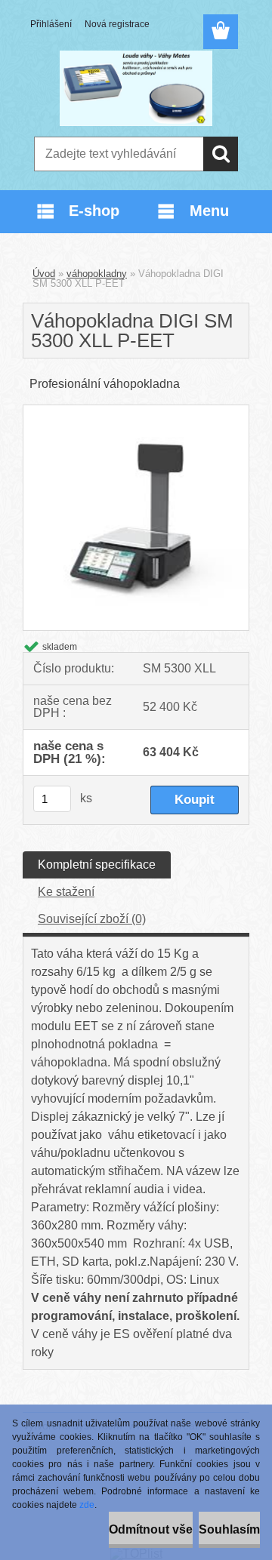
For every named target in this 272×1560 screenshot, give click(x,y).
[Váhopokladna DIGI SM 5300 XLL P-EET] (136, 411)
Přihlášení (51, 24)
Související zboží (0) (92, 918)
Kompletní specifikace (97, 864)
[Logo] (136, 88)
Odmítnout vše (151, 1529)
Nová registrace (117, 24)
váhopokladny (96, 273)
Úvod (43, 273)
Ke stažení (66, 891)
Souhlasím (229, 1529)
